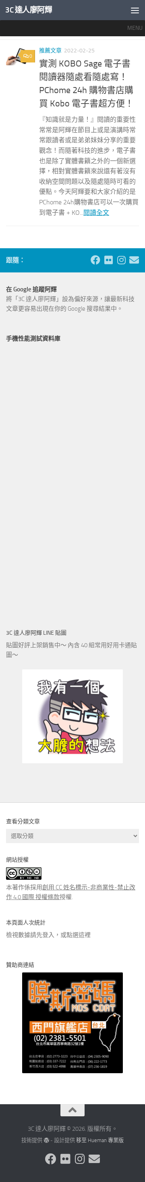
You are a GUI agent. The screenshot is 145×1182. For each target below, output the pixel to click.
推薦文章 (50, 50)
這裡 (85, 935)
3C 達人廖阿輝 (28, 10)
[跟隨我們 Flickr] (108, 260)
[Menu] (135, 10)
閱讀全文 (96, 212)
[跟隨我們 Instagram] (121, 260)
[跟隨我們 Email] (134, 260)
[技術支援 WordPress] (46, 1140)
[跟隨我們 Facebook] (95, 260)
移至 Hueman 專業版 (100, 1140)
